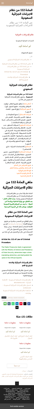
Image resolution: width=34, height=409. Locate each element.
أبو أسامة (29, 3)
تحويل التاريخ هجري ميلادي (22, 397)
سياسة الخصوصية (10, 391)
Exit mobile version (17, 406)
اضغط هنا (19, 224)
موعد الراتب (6, 388)
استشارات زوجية (24, 389)
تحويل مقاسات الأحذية (9, 394)
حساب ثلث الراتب (9, 397)
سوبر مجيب (28, 388)
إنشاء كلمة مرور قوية (22, 391)
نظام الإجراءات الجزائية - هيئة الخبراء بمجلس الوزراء (14, 300)
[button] (28, 303)
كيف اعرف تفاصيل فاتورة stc (11, 337)
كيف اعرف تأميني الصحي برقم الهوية (25, 358)
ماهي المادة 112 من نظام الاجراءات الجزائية (16, 64)
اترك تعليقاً (17, 366)
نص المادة (25, 376)
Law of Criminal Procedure (15, 374)
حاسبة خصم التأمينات (23, 396)
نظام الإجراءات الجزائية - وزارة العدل (15, 297)
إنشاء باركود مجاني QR (11, 389)
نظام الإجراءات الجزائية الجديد (13, 376)
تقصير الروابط (16, 399)
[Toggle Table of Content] (31, 57)
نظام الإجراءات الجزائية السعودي (18, 60)
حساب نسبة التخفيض (10, 396)
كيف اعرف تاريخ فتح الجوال (25, 337)
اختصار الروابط (26, 399)
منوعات (24, 371)
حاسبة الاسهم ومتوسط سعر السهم (17, 393)
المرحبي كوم (7, 399)
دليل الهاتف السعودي (17, 388)
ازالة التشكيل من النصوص (23, 394)
